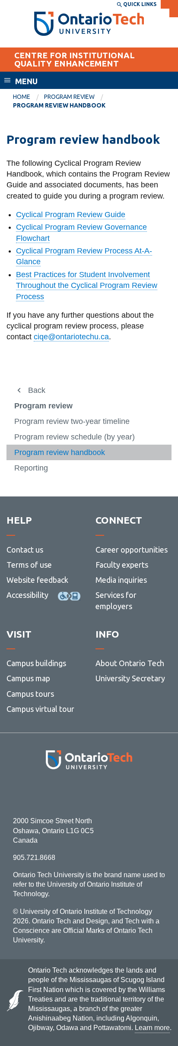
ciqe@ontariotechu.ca (71, 336)
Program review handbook (59, 452)
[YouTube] (127, 793)
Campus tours (30, 693)
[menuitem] (28, 97)
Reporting (31, 468)
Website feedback (37, 579)
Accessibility (27, 595)
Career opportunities (131, 549)
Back (36, 390)
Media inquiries (121, 579)
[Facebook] (50, 793)
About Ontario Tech (129, 663)
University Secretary (130, 678)
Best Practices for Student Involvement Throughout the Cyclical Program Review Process (86, 285)
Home (21, 96)
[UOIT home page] (89, 23)
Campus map (28, 678)
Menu (26, 81)
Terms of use (29, 564)
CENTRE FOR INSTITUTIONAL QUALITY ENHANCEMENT (74, 59)
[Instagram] (89, 793)
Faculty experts (121, 564)
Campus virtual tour (40, 709)
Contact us (24, 549)
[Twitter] (69, 793)
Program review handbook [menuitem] (59, 105)
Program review (69, 96)
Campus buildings (36, 663)
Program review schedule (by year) (74, 437)
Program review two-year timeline (72, 421)
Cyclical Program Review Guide (70, 214)
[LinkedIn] (108, 793)
